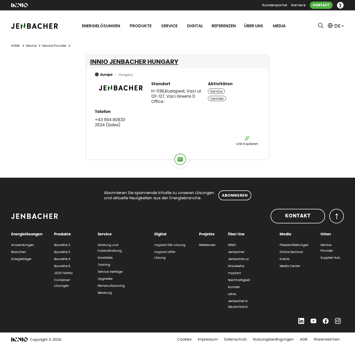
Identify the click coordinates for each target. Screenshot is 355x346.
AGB (303, 339)
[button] (340, 5)
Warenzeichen (327, 339)
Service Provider (54, 45)
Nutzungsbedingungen (273, 339)
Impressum (208, 339)
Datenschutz (235, 339)
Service (31, 45)
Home (15, 45)
